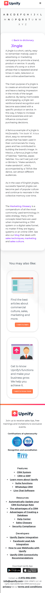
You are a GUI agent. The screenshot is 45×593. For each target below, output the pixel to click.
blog (17, 235)
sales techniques (15, 238)
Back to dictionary (24, 40)
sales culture (17, 241)
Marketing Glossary (20, 206)
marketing (30, 238)
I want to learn (22, 325)
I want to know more (22, 391)
